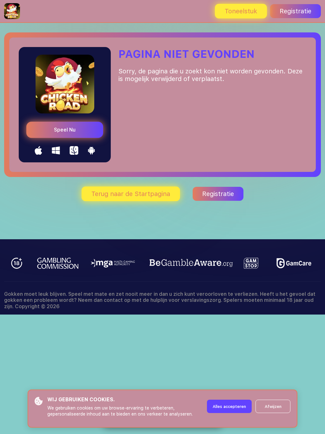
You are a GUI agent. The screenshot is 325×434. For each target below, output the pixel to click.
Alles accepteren (229, 406)
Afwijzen (273, 406)
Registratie (295, 11)
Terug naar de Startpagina (130, 194)
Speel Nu (65, 130)
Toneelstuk (241, 11)
